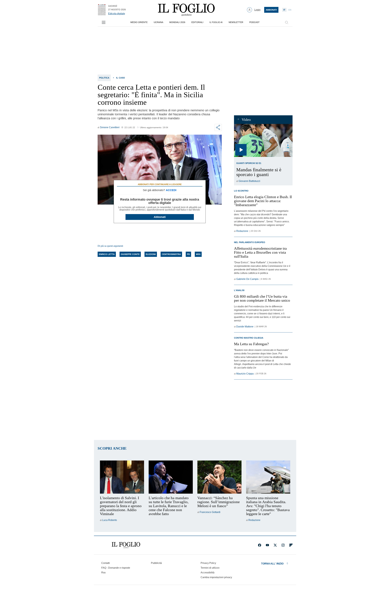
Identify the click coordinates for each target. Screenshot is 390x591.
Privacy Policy (208, 563)
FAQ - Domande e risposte (115, 567)
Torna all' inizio (272, 563)
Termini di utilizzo (210, 567)
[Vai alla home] (186, 10)
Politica (104, 78)
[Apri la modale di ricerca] (286, 22)
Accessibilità (207, 572)
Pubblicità (156, 563)
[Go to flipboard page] (291, 545)
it (284, 10)
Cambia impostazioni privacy (216, 577)
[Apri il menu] (103, 22)
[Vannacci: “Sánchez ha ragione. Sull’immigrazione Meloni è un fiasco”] (219, 477)
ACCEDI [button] (171, 190)
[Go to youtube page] (267, 545)
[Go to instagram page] (283, 545)
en (289, 10)
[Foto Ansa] (263, 140)
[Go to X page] (275, 545)
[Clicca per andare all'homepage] (126, 545)
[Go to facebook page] (259, 545)
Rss (103, 572)
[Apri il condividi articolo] (218, 127)
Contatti (105, 563)
